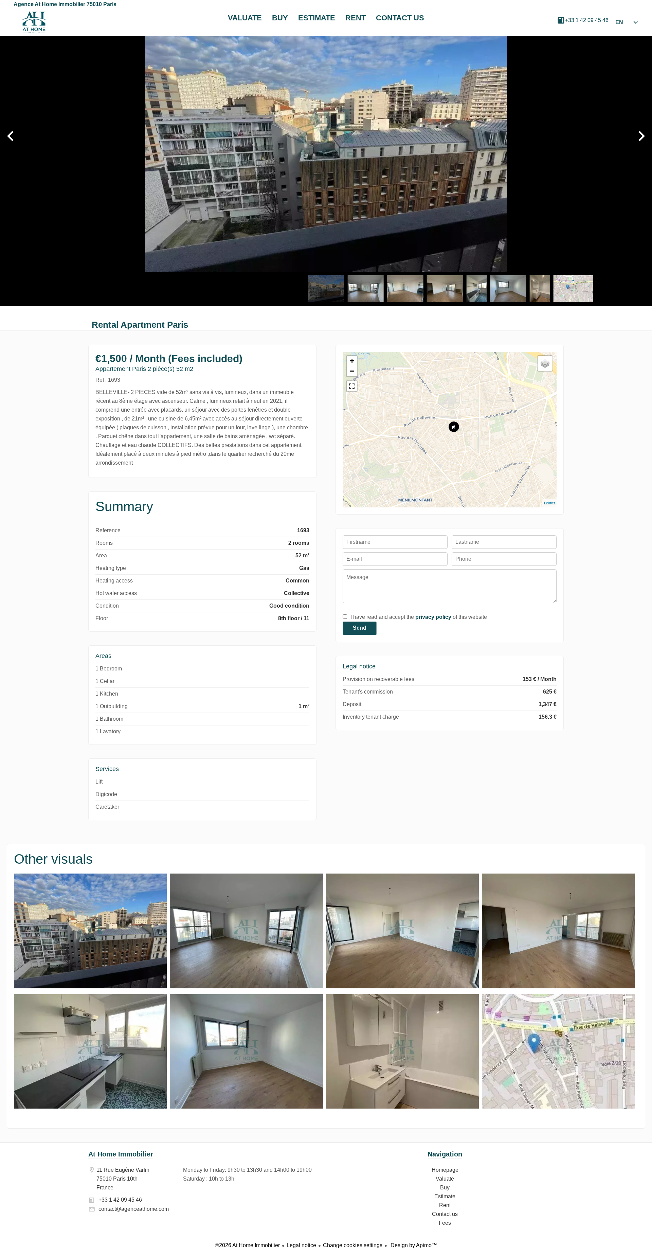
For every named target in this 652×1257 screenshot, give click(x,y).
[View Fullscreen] (352, 386)
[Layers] (545, 363)
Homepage (34, 22)
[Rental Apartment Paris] (90, 986)
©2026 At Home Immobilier (247, 1245)
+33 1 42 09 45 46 (587, 20)
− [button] (352, 371)
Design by (413, 1245)
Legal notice (301, 1245)
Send (359, 628)
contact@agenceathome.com (133, 1209)
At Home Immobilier (120, 1154)
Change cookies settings (352, 1245)
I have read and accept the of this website (418, 617)
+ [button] (352, 361)
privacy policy (433, 617)
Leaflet (549, 503)
